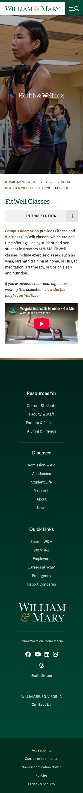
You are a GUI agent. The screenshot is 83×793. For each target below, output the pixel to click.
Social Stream (41, 676)
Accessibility (41, 750)
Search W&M (41, 541)
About (41, 499)
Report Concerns (41, 584)
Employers (41, 559)
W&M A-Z (42, 550)
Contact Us (41, 704)
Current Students (41, 406)
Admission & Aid (41, 465)
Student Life (41, 482)
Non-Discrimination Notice (41, 767)
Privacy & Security (41, 784)
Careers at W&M (42, 567)
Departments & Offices (24, 182)
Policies (41, 776)
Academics (41, 474)
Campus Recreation (22, 231)
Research (41, 491)
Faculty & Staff (41, 414)
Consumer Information (41, 759)
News (41, 508)
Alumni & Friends (41, 431)
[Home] (32, 8)
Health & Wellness (41, 95)
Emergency (41, 576)
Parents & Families (41, 423)
